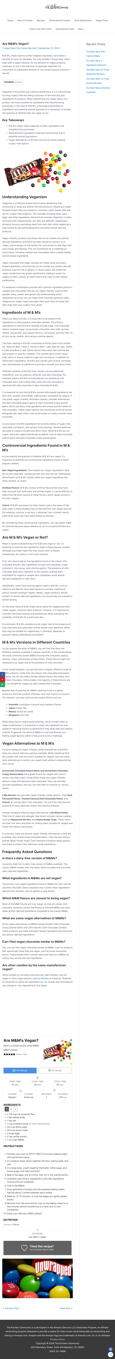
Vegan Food (102, 20)
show (18, 82)
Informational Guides (59, 20)
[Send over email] (2, 684)
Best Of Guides (25, 20)
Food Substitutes (83, 20)
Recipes (41, 20)
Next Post (66, 1308)
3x (15, 1109)
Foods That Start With (40, 29)
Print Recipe (21, 1070)
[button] (4, 1054)
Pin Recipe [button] (56, 1070)
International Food (65, 29)
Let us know (36, 1249)
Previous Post (10, 1308)
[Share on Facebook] (2, 674)
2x (11, 1109)
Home (10, 20)
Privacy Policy (57, 1339)
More (80, 29)
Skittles (45, 978)
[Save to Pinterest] (2, 679)
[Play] (38, 1278)
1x (7, 1109)
